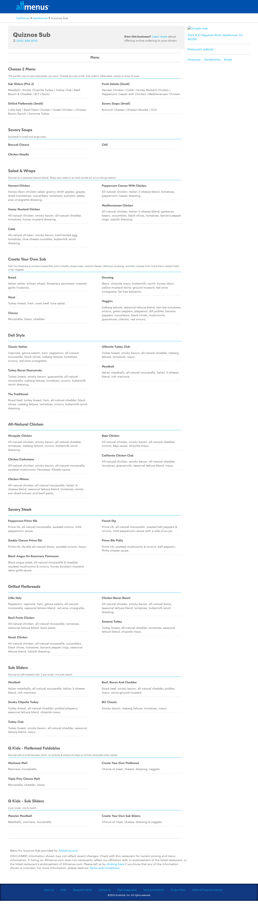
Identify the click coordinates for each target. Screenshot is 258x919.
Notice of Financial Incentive (207, 889)
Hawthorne (40, 18)
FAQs (63, 889)
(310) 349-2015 (27, 41)
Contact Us (104, 889)
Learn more (159, 36)
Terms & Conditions (153, 889)
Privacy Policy (178, 889)
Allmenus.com (68, 850)
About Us (49, 889)
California (22, 18)
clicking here (115, 864)
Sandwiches (212, 59)
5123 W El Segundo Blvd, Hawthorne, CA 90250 (215, 37)
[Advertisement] (219, 92)
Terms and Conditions (104, 868)
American (194, 59)
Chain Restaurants (126, 889)
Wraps (228, 59)
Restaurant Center (82, 889)
